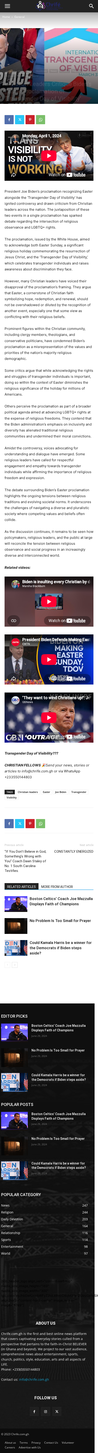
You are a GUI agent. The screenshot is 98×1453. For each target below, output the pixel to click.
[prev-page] (7, 965)
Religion (10, 76)
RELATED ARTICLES (21, 887)
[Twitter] (19, 119)
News (54, 71)
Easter (46, 792)
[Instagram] (45, 1411)
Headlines (41, 71)
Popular (76, 71)
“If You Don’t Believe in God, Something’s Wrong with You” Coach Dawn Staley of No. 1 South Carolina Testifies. (25, 861)
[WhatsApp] (40, 119)
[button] (7, 6)
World (35, 76)
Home (6, 17)
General (19, 17)
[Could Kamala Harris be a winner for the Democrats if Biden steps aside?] (16, 948)
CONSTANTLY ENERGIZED (73, 851)
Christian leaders (28, 792)
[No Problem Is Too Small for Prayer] (16, 926)
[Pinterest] (30, 119)
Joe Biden (60, 792)
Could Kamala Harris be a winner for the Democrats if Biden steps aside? (61, 947)
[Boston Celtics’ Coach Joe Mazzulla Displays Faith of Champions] (16, 904)
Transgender (78, 792)
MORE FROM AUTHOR (57, 887)
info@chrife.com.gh (34, 1379)
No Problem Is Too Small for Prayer (60, 920)
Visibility (12, 797)
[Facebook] (9, 119)
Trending (23, 76)
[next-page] (15, 965)
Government (25, 71)
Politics (65, 71)
